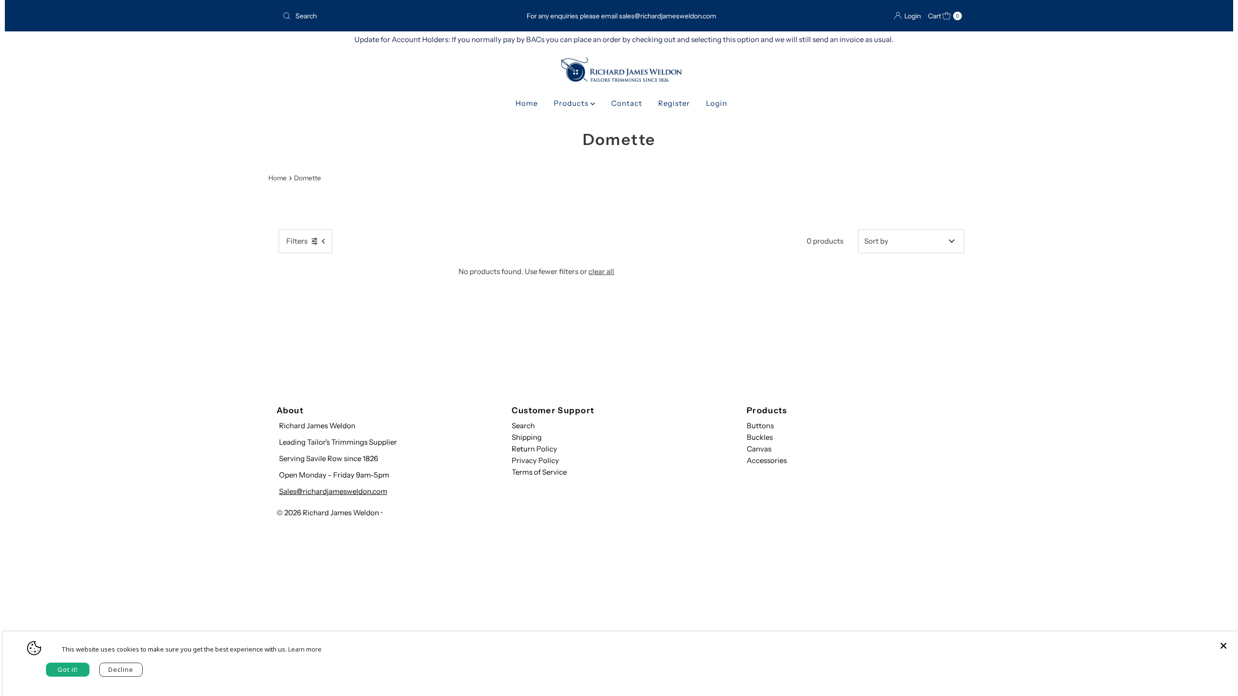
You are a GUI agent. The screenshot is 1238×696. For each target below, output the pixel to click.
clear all (601, 271)
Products (572, 103)
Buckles (760, 437)
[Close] (1223, 641)
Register (674, 103)
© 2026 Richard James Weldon (328, 512)
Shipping (527, 437)
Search (523, 425)
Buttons (760, 425)
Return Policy (534, 448)
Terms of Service (539, 472)
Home (527, 103)
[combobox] (389, 16)
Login (716, 103)
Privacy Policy (535, 460)
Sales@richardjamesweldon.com (333, 491)
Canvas (759, 448)
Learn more (305, 649)
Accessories (767, 460)
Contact (626, 103)
